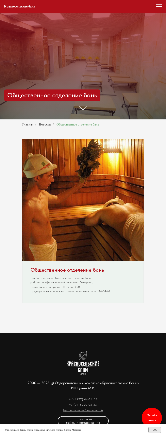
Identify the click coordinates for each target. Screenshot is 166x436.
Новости (45, 223)
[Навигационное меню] (159, 6)
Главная (27, 223)
